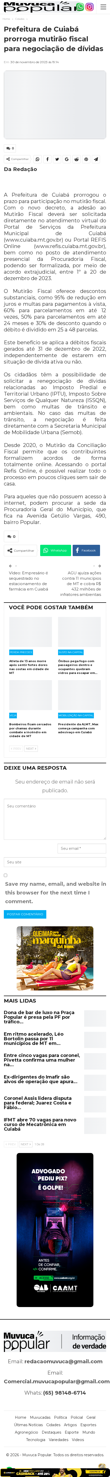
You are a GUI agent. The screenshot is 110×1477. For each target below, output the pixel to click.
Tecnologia (35, 1439)
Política (60, 1417)
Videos (78, 1439)
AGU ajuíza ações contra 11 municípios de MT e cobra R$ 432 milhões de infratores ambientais (80, 583)
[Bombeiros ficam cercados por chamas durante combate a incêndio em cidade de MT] (30, 695)
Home (20, 1417)
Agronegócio (26, 1432)
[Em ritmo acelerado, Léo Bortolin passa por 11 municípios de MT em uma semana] (95, 1040)
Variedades (58, 1439)
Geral (90, 1417)
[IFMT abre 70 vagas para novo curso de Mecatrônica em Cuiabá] (95, 1126)
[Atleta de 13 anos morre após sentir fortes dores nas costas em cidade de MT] (30, 632)
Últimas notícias (28, 1425)
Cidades (53, 1425)
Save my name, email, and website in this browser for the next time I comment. (55, 892)
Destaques (51, 1432)
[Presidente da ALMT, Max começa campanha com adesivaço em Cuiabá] (79, 695)
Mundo (88, 1432)
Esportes (88, 1425)
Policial (77, 1417)
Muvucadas (40, 1417)
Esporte (72, 1432)
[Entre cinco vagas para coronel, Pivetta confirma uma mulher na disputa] (95, 1061)
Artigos (70, 1425)
